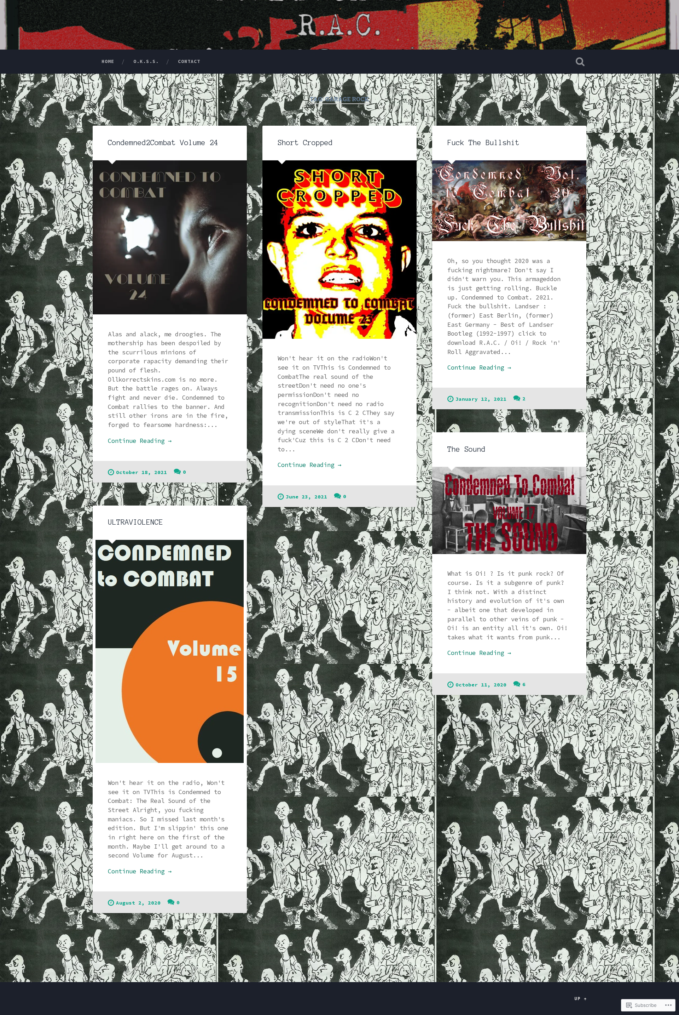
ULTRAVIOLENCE (135, 522)
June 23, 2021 (306, 497)
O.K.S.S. (146, 61)
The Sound (466, 449)
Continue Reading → (140, 441)
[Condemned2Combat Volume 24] (170, 237)
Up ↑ (580, 998)
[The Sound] (509, 510)
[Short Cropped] (339, 249)
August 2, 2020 (138, 903)
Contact (189, 61)
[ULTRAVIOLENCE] (170, 651)
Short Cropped (305, 143)
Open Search (580, 62)
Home (107, 61)
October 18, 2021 (141, 472)
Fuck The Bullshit (483, 143)
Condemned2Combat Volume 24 (163, 143)
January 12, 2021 (480, 399)
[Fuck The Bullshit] (509, 200)
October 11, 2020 (480, 685)
